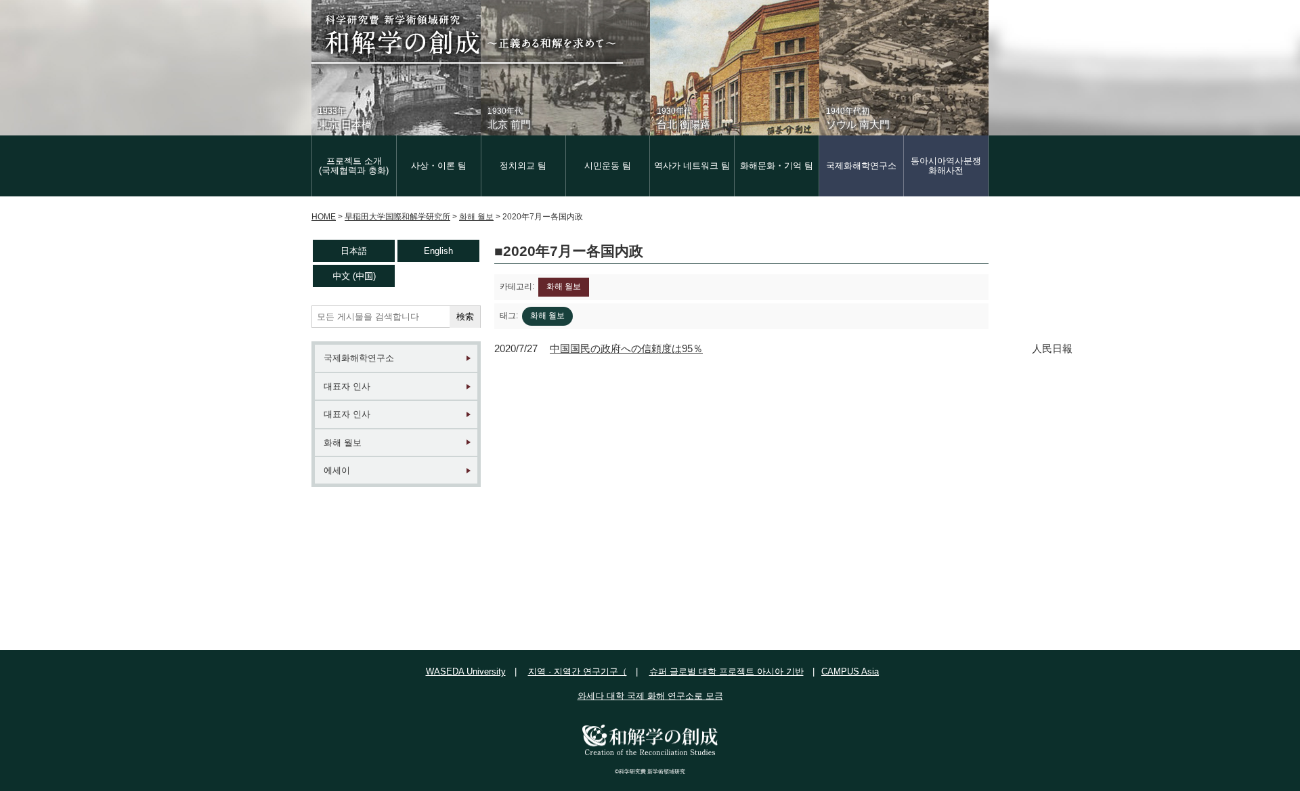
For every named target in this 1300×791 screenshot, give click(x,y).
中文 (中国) (354, 276)
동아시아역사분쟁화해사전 (946, 165)
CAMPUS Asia (850, 671)
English (438, 251)
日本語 (354, 251)
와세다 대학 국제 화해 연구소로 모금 (650, 696)
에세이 (337, 470)
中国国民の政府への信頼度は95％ (626, 348)
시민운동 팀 (607, 166)
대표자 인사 (347, 386)
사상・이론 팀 (439, 166)
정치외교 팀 (523, 166)
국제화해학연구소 (861, 166)
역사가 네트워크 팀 (692, 166)
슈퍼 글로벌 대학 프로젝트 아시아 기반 (726, 671)
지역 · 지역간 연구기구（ (577, 671)
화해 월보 (343, 442)
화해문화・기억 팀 (776, 166)
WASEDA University (466, 671)
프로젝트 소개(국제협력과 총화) (354, 165)
